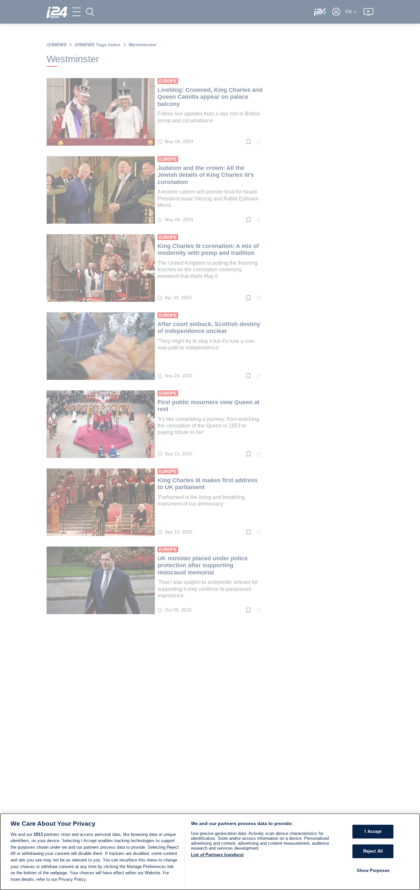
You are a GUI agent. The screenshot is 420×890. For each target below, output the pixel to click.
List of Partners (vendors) (217, 854)
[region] (210, 851)
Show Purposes (373, 870)
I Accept (373, 831)
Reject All (373, 851)
